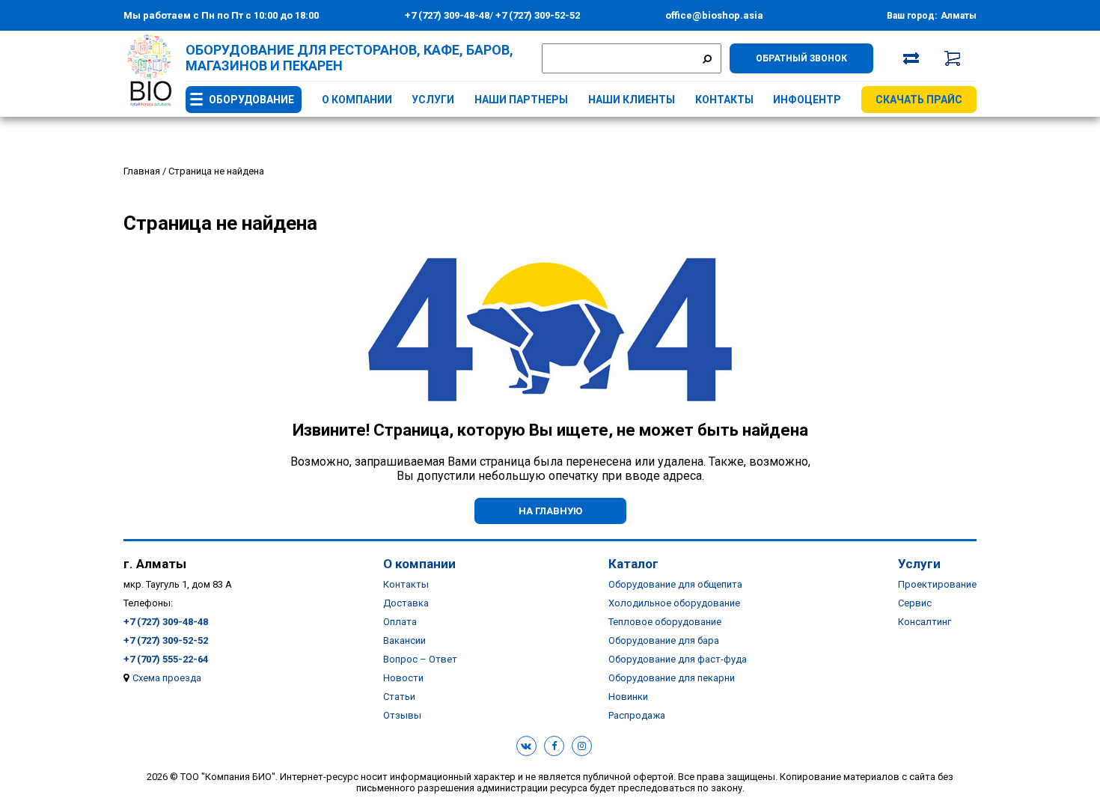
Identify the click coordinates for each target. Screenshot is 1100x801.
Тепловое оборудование (664, 621)
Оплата (400, 621)
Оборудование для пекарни (671, 677)
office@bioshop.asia (714, 15)
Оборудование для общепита (675, 584)
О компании (357, 100)
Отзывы (402, 715)
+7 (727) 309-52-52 (536, 15)
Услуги (433, 100)
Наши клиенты (631, 100)
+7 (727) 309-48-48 (447, 15)
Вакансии (404, 640)
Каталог (633, 563)
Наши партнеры (521, 100)
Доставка (406, 603)
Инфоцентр (807, 100)
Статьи (399, 696)
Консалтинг (924, 621)
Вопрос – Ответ (420, 659)
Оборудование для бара (663, 640)
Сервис (915, 603)
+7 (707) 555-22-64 (165, 659)
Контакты (724, 100)
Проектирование (937, 584)
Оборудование (251, 100)
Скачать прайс (919, 100)
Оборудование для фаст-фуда (677, 659)
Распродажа (636, 715)
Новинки (628, 696)
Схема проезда (166, 677)
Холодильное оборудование (674, 603)
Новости (403, 677)
